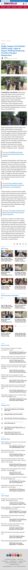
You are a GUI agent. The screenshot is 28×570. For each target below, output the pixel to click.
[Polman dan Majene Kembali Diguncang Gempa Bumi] (14, 533)
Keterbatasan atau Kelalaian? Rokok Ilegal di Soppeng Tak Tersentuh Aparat (17, 490)
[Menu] (2, 4)
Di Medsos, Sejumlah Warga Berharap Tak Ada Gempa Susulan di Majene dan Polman (17, 528)
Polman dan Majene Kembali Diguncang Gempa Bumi (17, 537)
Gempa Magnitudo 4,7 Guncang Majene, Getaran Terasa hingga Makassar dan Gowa (17, 512)
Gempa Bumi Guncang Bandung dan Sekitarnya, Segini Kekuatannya (17, 520)
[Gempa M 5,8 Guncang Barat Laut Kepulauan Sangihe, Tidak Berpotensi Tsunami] (14, 499)
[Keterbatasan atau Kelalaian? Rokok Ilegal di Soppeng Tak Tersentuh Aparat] (14, 486)
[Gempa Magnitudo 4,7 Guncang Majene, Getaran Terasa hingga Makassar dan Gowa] (14, 508)
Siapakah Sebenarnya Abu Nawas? (13, 414)
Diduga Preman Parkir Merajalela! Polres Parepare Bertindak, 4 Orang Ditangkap (17, 473)
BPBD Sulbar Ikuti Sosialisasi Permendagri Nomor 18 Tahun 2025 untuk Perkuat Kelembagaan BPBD (7, 274)
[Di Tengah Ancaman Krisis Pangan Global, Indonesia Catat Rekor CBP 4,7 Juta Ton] (21, 267)
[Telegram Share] (23, 244)
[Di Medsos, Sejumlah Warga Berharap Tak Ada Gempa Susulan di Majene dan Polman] (14, 524)
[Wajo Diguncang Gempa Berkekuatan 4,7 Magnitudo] (14, 541)
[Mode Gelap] (24, 4)
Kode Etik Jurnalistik (10, 559)
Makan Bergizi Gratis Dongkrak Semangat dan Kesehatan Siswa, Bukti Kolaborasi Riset (21, 288)
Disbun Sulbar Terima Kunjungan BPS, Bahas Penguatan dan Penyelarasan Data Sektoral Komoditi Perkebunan (18, 381)
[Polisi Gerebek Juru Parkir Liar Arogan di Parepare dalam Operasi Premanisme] (14, 451)
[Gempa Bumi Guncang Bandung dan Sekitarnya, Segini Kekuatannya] (14, 516)
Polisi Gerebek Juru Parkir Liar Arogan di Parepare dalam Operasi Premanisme (17, 455)
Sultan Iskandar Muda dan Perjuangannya (15, 418)
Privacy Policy (22, 561)
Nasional (3, 44)
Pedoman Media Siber (11, 562)
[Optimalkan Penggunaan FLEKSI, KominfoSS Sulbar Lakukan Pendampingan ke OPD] (14, 395)
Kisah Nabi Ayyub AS (9, 423)
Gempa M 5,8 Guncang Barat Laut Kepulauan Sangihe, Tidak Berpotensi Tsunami (17, 503)
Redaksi (6, 57)
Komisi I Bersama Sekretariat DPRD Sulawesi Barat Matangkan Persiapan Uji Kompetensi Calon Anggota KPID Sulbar (18, 371)
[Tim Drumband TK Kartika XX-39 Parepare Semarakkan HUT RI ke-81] (14, 349)
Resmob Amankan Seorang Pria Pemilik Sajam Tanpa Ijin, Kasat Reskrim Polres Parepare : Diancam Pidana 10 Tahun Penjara (17, 465)
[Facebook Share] (14, 244)
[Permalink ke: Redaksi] (2, 58)
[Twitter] (10, 555)
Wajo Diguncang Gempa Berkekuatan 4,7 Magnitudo (16, 544)
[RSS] (21, 555)
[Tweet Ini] (17, 244)
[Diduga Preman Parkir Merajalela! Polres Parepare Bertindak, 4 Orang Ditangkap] (14, 469)
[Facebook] (7, 555)
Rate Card (20, 559)
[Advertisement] (14, 23)
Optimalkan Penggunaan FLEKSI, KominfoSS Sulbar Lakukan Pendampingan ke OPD (18, 399)
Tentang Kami (13, 561)
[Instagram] (13, 555)
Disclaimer (5, 561)
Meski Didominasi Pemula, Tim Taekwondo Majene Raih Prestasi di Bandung (13, 433)
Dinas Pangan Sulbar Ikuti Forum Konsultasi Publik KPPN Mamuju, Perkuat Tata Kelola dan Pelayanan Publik (18, 391)
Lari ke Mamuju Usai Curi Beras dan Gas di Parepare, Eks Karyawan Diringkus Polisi (17, 482)
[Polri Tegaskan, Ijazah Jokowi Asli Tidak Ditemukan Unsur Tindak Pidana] (14, 442)
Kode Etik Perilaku (14, 564)
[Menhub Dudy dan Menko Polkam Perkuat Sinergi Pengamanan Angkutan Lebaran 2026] (7, 281)
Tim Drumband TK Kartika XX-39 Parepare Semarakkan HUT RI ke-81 (17, 353)
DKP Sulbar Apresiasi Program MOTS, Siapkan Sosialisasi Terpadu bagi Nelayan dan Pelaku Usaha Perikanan (21, 260)
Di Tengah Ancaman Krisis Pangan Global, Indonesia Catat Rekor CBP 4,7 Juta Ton (21, 274)
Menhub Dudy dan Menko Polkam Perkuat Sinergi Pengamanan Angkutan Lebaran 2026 (6, 288)
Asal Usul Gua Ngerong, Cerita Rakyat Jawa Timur (14, 410)
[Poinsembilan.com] (10, 4)
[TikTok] (18, 555)
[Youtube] (15, 555)
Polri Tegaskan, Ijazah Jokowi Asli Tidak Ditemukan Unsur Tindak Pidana (17, 446)
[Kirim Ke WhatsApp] (26, 244)
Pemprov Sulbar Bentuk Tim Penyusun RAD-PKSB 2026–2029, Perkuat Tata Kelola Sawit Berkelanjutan (18, 361)
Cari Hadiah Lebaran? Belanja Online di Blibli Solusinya (14, 428)
